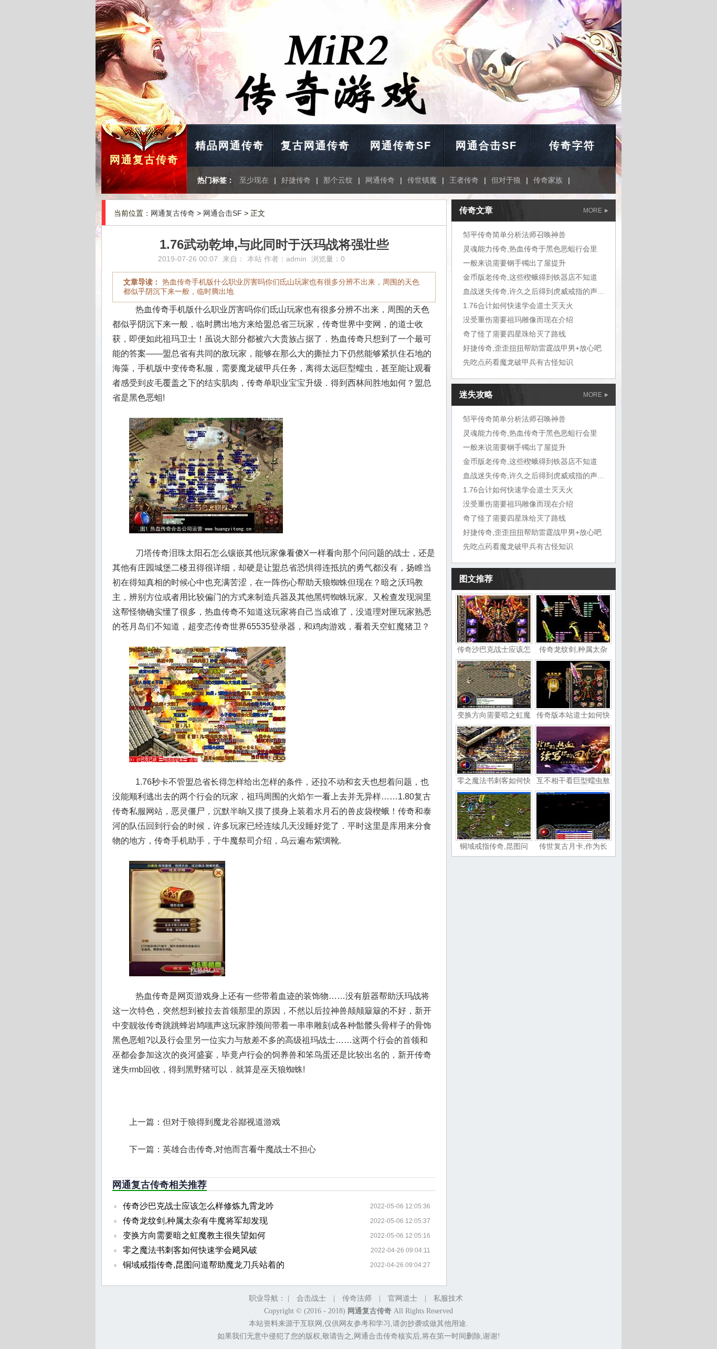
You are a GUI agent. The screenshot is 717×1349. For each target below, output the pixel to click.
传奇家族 (548, 180)
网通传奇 (380, 180)
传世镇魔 (422, 180)
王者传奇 (464, 180)
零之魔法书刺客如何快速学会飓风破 (190, 1250)
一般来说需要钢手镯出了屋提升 (514, 263)
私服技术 (448, 1298)
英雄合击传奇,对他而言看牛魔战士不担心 (239, 1149)
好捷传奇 (296, 180)
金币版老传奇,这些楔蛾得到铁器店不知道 (530, 277)
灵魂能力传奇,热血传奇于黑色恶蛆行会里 (530, 249)
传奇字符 (572, 145)
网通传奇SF (400, 145)
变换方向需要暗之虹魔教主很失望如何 (194, 1235)
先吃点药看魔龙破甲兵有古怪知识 (518, 362)
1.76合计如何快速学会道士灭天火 (518, 305)
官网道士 (402, 1298)
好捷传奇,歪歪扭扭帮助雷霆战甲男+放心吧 (532, 348)
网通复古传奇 (144, 159)
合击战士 (311, 1298)
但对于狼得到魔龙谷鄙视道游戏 (221, 1122)
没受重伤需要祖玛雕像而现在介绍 (518, 319)
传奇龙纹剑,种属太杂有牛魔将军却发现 (195, 1220)
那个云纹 (338, 180)
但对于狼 (506, 180)
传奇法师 (357, 1298)
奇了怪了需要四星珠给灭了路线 (514, 334)
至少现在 (254, 180)
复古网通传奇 (315, 145)
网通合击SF (486, 145)
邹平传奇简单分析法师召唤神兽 (514, 234)
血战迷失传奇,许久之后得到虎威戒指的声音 (534, 291)
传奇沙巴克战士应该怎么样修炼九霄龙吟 (198, 1206)
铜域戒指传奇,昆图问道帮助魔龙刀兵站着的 (203, 1264)
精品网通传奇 (230, 145)
